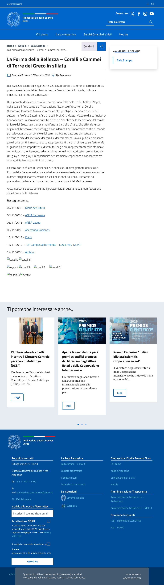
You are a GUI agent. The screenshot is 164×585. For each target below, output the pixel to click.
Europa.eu (71, 506)
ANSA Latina (32, 222)
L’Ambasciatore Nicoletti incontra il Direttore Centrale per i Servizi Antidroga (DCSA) (30, 359)
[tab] (78, 424)
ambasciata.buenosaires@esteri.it (35, 492)
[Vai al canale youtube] (151, 13)
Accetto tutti (132, 578)
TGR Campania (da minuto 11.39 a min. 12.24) (52, 244)
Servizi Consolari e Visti (123, 478)
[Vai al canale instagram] (144, 13)
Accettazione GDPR (23, 521)
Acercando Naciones (37, 230)
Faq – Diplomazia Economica (126, 520)
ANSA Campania (35, 215)
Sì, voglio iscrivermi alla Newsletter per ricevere (30, 544)
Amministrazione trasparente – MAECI (131, 508)
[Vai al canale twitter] (131, 13)
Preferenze (133, 574)
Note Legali (17, 536)
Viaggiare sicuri (69, 478)
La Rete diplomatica (71, 471)
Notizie (22, 46)
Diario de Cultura (35, 208)
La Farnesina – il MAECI (73, 464)
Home (10, 46)
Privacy (47, 532)
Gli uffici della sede (21, 499)
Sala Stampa (38, 46)
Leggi (19, 397)
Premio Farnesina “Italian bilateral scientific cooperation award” (130, 357)
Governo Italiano (14, 3)
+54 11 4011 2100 (25, 481)
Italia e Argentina (120, 471)
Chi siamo (116, 464)
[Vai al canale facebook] (138, 13)
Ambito (29, 252)
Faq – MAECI (117, 527)
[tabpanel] (30, 369)
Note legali (13, 574)
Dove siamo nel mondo (73, 484)
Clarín (28, 237)
